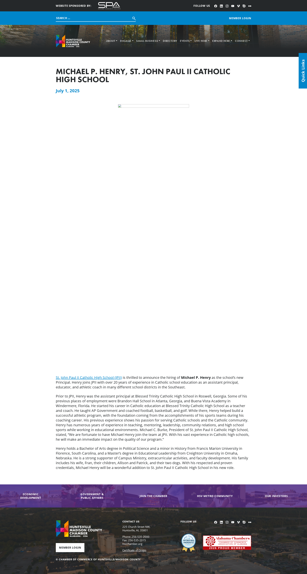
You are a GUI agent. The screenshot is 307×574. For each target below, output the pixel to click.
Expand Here (221, 41)
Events (185, 41)
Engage (125, 41)
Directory (170, 41)
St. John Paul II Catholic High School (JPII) (89, 377)
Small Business (147, 41)
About (110, 41)
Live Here (201, 41)
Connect (241, 41)
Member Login (70, 547)
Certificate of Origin (134, 550)
